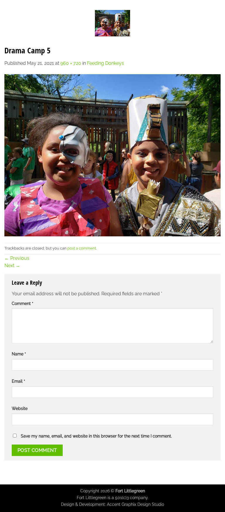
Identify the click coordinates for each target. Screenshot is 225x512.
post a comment (81, 248)
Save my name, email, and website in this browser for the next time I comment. (96, 435)
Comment (22, 303)
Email (18, 381)
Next (12, 265)
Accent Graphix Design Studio (135, 504)
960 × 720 (70, 63)
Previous (16, 258)
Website (20, 408)
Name (19, 353)
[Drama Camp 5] (112, 154)
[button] (7, 23)
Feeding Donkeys (105, 63)
